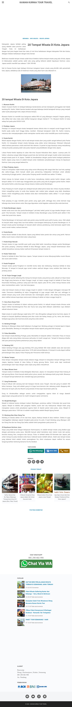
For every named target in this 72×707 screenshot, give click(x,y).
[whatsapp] (37, 461)
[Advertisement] (36, 21)
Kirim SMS (53, 451)
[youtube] (33, 696)
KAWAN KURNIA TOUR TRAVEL (36, 2)
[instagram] (39, 696)
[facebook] (29, 461)
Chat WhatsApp (37, 451)
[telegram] (42, 461)
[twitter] (33, 461)
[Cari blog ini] (69, 2)
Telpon (65, 451)
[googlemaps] (44, 696)
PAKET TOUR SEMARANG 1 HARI (37, 620)
